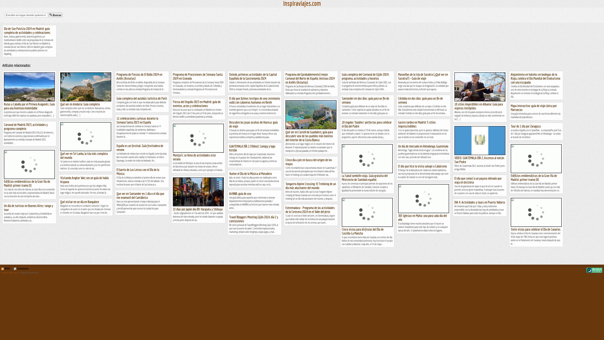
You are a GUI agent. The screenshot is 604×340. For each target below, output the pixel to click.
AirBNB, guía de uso (240, 194)
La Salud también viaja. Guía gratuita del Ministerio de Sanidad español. (365, 177)
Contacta (22, 268)
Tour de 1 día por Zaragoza (526, 126)
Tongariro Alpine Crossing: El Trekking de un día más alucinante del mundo (310, 186)
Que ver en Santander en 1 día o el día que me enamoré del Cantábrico (140, 195)
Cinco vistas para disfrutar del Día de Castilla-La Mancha (363, 231)
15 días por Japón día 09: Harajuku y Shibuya (198, 209)
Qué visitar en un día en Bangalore (79, 202)
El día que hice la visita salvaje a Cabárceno (422, 166)
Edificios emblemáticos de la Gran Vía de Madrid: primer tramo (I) (27, 183)
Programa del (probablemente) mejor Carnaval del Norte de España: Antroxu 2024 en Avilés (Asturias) (310, 78)
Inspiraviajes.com (9, 273)
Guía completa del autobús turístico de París (142, 98)
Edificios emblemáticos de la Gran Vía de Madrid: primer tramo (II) (534, 177)
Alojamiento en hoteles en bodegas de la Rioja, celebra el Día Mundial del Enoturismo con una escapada (535, 78)
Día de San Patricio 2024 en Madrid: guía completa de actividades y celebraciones (27, 30)
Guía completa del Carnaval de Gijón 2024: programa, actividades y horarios (365, 76)
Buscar (56, 15)
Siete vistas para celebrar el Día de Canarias (535, 229)
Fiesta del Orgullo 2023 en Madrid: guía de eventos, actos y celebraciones (197, 104)
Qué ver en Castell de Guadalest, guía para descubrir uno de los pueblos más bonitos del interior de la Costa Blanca (309, 136)
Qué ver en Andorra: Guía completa (80, 104)
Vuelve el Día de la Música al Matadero (250, 174)
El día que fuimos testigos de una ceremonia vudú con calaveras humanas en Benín (254, 100)
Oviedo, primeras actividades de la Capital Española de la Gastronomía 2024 (253, 76)
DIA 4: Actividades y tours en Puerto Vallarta (479, 202)
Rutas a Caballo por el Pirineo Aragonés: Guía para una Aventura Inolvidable (29, 106)
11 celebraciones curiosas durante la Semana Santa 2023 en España (137, 120)
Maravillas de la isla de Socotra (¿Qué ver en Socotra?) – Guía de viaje (423, 76)
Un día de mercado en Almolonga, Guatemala (423, 146)
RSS (7, 268)
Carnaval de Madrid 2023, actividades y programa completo (26, 126)
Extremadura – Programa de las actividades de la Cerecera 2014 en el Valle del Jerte (310, 210)
